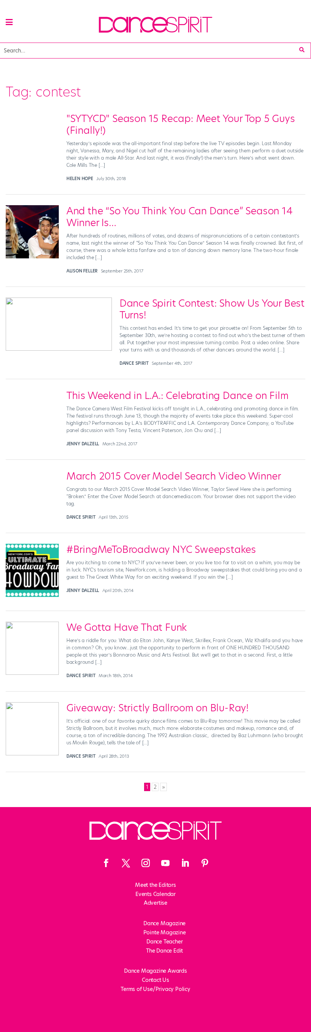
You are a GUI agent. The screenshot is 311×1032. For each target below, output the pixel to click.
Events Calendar (155, 894)
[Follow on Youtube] (165, 863)
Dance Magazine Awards (155, 971)
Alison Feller (81, 271)
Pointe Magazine (164, 932)
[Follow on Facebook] (106, 863)
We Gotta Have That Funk (126, 627)
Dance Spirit (134, 363)
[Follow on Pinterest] (204, 863)
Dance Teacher (164, 941)
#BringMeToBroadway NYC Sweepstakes (161, 549)
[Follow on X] (126, 863)
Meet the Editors (155, 885)
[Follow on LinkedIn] (185, 863)
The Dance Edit (164, 950)
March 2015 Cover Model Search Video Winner (173, 476)
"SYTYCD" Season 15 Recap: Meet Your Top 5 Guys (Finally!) (180, 124)
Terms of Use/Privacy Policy (155, 989)
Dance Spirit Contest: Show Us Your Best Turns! (212, 309)
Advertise (155, 903)
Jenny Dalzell (82, 444)
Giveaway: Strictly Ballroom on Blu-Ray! (157, 708)
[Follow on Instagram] (145, 863)
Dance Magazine (164, 923)
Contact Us (155, 980)
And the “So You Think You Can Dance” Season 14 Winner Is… (179, 217)
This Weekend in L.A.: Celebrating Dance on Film (177, 395)
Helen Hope (79, 179)
